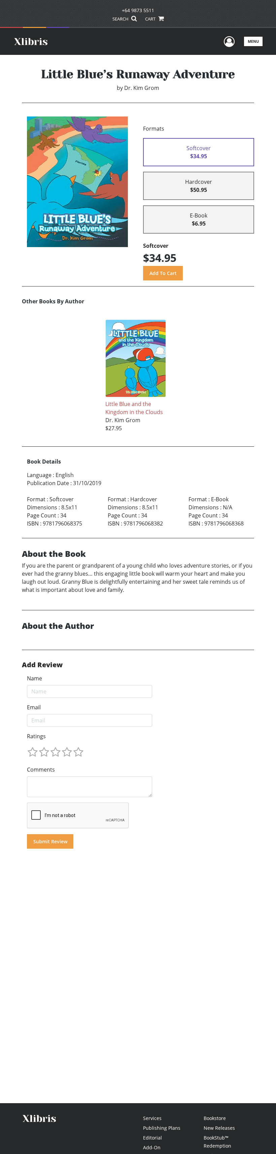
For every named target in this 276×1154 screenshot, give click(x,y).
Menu (253, 41)
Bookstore (215, 1118)
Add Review (42, 665)
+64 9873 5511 (138, 10)
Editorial (152, 1137)
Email (34, 707)
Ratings (36, 736)
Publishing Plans (161, 1128)
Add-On (152, 1147)
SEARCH (121, 19)
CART (151, 19)
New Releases (219, 1128)
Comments (41, 769)
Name (34, 678)
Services (152, 1118)
